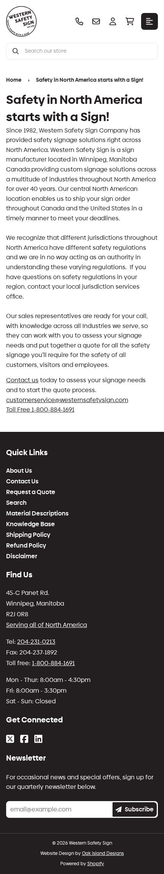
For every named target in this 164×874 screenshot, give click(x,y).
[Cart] (129, 21)
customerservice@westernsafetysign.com (67, 400)
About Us (19, 471)
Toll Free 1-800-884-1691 (40, 409)
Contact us (22, 380)
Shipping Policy (28, 535)
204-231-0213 (36, 641)
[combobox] (88, 51)
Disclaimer (21, 556)
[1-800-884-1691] (79, 21)
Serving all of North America (46, 624)
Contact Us (22, 481)
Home (13, 80)
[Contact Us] (96, 21)
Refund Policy (26, 545)
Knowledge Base (30, 524)
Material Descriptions (37, 513)
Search (16, 503)
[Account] (113, 21)
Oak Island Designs (103, 853)
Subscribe (139, 809)
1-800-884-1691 (53, 663)
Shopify (95, 863)
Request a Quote (30, 492)
